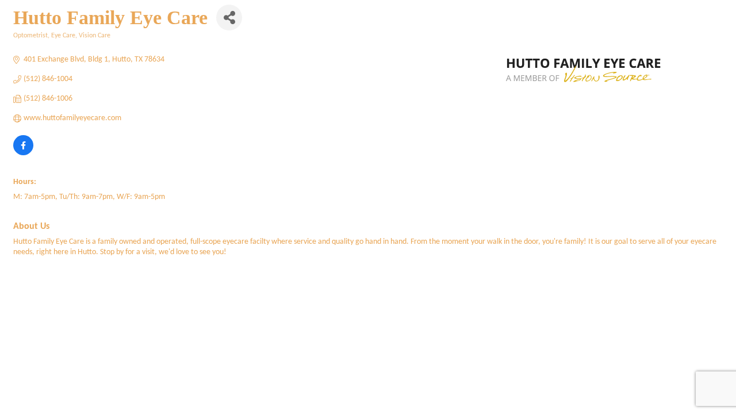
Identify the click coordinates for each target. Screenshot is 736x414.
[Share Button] (229, 17)
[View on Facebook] (23, 153)
